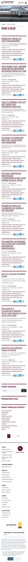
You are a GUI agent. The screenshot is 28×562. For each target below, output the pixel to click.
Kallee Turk (11, 115)
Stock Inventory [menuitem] (6, 490)
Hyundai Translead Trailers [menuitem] (7, 452)
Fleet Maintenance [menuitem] (7, 479)
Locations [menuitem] (5, 510)
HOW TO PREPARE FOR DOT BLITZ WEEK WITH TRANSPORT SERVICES (14, 104)
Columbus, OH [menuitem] (6, 515)
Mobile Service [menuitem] (6, 477)
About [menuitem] (4, 496)
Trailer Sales (15, 49)
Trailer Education (7, 51)
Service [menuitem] (4, 470)
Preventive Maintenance (14, 55)
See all (4, 429)
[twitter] (17, 59)
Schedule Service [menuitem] (7, 481)
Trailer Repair (6, 53)
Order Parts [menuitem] (5, 487)
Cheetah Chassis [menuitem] (7, 455)
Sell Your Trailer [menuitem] (6, 460)
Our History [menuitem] (5, 502)
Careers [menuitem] (4, 504)
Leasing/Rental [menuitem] (7, 464)
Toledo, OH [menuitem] (5, 517)
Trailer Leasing (16, 51)
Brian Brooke (12, 79)
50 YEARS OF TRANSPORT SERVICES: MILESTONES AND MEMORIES (12, 140)
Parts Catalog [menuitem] (6, 492)
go (23, 390)
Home (3, 24)
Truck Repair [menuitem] (5, 475)
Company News (7, 49)
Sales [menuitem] (4, 447)
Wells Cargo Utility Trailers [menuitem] (7, 458)
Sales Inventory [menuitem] (6, 449)
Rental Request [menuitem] (6, 467)
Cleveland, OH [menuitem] (6, 513)
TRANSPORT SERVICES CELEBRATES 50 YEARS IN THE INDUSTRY (12, 208)
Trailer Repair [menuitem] (5, 473)
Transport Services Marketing (17, 44)
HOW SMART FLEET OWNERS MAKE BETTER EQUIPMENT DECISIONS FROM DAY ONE (14, 69)
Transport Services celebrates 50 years (13, 145)
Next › (18, 436)
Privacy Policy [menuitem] (6, 507)
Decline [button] (17, 558)
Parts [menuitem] (4, 485)
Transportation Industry (17, 53)
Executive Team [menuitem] (6, 500)
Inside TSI (22, 49)
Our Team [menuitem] (5, 498)
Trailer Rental (6, 57)
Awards (4, 55)
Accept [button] (10, 558)
